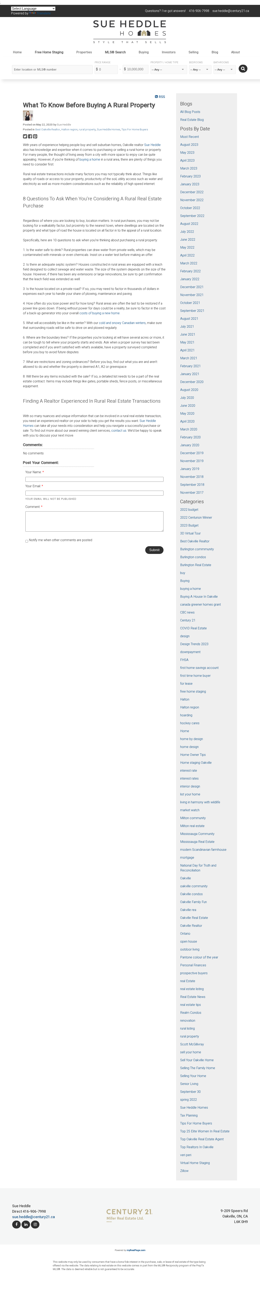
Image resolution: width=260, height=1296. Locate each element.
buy (182, 573)
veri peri (185, 1155)
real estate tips (190, 1004)
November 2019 (192, 461)
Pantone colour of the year (199, 957)
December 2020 (192, 382)
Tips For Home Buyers (134, 130)
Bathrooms (221, 62)
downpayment (190, 652)
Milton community (193, 818)
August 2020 (189, 389)
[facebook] (16, 1224)
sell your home (190, 1052)
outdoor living (189, 949)
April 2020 (187, 421)
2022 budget (189, 509)
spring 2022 (188, 1099)
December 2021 (192, 287)
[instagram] (35, 1224)
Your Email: (33, 486)
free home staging (193, 691)
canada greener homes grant (200, 604)
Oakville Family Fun (193, 902)
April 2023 (187, 160)
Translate (44, 13)
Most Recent (189, 136)
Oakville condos (191, 894)
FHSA (184, 660)
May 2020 (187, 413)
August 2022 (189, 223)
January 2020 (189, 445)
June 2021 (187, 334)
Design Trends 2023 (194, 644)
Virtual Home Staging (195, 1163)
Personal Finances (193, 965)
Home (17, 52)
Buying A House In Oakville (199, 596)
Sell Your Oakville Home (197, 1060)
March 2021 (188, 358)
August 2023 (189, 144)
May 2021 (187, 342)
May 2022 (187, 247)
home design (189, 747)
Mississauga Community (197, 833)
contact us (118, 430)
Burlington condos (193, 557)
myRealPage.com (136, 1250)
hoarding (186, 715)
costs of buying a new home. (99, 313)
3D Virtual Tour (190, 533)
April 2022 (187, 255)
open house (188, 941)
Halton (184, 699)
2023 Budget (189, 525)
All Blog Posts (190, 111)
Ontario (185, 933)
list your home (190, 794)
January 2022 (189, 279)
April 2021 (187, 350)
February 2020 (190, 437)
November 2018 (192, 476)
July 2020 (187, 397)
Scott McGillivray (192, 1044)
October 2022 (190, 208)
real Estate (187, 981)
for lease (186, 683)
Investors (169, 52)
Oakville (185, 878)
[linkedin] (26, 1224)
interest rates (189, 778)
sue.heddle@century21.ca (33, 1217)
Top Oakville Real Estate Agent (202, 1139)
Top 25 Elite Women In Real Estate (205, 1131)
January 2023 (189, 184)
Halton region (69, 130)
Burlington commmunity (197, 549)
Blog (215, 52)
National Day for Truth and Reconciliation (198, 868)
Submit (154, 550)
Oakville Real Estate (194, 917)
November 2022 (192, 200)
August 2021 (189, 318)
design (185, 636)
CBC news (187, 612)
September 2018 (192, 484)
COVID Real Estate (193, 628)
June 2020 (187, 405)
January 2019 (189, 469)
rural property (87, 130)
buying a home (89, 159)
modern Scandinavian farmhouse (203, 849)
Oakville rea (188, 910)
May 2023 (187, 152)
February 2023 (190, 176)
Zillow (184, 1170)
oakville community (194, 886)
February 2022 (190, 271)
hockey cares (189, 723)
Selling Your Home (193, 1076)
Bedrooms (196, 62)
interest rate (188, 770)
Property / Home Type (164, 62)
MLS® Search (115, 52)
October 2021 (190, 302)
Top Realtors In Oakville (196, 1147)
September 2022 (192, 215)
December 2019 (192, 453)
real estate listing (192, 989)
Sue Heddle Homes (108, 130)
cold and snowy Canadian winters (122, 323)
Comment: (33, 506)
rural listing (187, 1028)
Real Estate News (192, 997)
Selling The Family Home (197, 1068)
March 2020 (188, 429)
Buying (185, 580)
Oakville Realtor (191, 925)
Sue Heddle (152, 145)
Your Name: (33, 472)
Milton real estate (192, 826)
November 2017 (192, 492)
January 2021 (189, 374)
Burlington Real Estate (195, 565)
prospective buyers (194, 973)
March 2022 (188, 263)
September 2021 (192, 310)
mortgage (187, 857)
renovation (187, 1020)
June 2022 (187, 239)
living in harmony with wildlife (200, 802)
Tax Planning (189, 1115)
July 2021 (187, 326)
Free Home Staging (49, 52)
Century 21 (187, 620)
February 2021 (190, 366)
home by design (191, 739)
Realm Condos (190, 1012)
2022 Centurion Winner (196, 517)
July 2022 (187, 231)
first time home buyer (195, 675)
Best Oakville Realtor (47, 130)
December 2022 (192, 192)
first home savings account (199, 667)
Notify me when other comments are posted (60, 540)
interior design (190, 786)
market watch (189, 810)
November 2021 (192, 295)
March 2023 (188, 168)
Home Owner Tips (193, 754)
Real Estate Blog (192, 119)
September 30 (190, 1091)
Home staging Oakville (196, 762)
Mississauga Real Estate (197, 841)
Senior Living (189, 1083)
